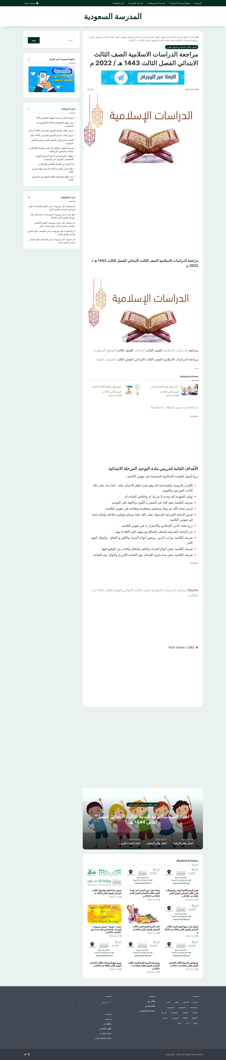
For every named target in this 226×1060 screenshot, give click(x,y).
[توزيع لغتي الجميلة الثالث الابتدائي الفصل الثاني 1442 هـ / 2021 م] (181, 950)
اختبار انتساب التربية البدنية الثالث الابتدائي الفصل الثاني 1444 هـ (143, 819)
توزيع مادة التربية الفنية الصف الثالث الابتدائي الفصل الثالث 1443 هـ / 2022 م (144, 965)
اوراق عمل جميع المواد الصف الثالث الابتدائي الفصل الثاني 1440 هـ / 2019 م (181, 929)
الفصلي (185, 1012)
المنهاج (194, 1018)
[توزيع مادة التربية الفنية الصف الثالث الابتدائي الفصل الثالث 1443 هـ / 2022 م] (143, 950)
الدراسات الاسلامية (175, 350)
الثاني (168, 1002)
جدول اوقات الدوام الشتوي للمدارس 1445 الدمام (51, 130)
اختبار (195, 1002)
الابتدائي (139, 350)
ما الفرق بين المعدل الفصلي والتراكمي (55, 164)
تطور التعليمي (105, 1028)
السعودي (181, 1007)
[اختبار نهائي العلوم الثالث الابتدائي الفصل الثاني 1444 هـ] (132, 389)
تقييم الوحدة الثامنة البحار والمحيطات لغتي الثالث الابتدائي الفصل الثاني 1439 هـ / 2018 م (182, 893)
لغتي (179, 1023)
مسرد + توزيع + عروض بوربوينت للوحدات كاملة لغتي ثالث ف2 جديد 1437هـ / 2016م (106, 929)
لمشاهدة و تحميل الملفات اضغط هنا (174, 407)
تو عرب (108, 1019)
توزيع (195, 1023)
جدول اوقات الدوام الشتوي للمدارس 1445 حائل (51, 135)
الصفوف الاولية (106, 359)
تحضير (164, 1018)
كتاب (187, 1023)
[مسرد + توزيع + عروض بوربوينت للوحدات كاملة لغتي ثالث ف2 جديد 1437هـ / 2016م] (104, 913)
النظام (184, 1018)
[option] (143, 818)
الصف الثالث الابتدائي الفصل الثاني (104, 37)
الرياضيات (193, 1007)
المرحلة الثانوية (136, 3)
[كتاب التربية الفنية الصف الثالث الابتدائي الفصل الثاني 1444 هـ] (143, 913)
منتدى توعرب (105, 1033)
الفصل (194, 1012)
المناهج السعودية (105, 350)
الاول (176, 1002)
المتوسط (174, 1012)
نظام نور (151, 1001)
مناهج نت (107, 1023)
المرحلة (164, 1012)
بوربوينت (175, 1018)
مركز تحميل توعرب (102, 1038)
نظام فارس (150, 1006)
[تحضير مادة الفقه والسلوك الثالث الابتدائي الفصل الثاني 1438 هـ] (104, 877)
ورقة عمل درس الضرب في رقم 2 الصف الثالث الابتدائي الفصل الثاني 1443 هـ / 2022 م (144, 893)
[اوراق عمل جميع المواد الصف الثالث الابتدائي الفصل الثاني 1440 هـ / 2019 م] (181, 913)
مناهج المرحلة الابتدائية (180, 3)
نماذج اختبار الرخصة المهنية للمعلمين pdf (55, 118)
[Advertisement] (142, 189)
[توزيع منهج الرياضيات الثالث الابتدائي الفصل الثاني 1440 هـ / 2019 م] (104, 950)
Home (193, 37)
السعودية (170, 1007)
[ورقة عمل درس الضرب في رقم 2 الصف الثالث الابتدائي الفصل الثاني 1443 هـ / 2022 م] (143, 877)
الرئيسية (197, 3)
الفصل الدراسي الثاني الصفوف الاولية (137, 37)
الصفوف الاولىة (161, 37)
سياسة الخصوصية (147, 1010)
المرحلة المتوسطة (157, 3)
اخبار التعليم (119, 3)
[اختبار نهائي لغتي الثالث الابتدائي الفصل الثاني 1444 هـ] (189, 389)
